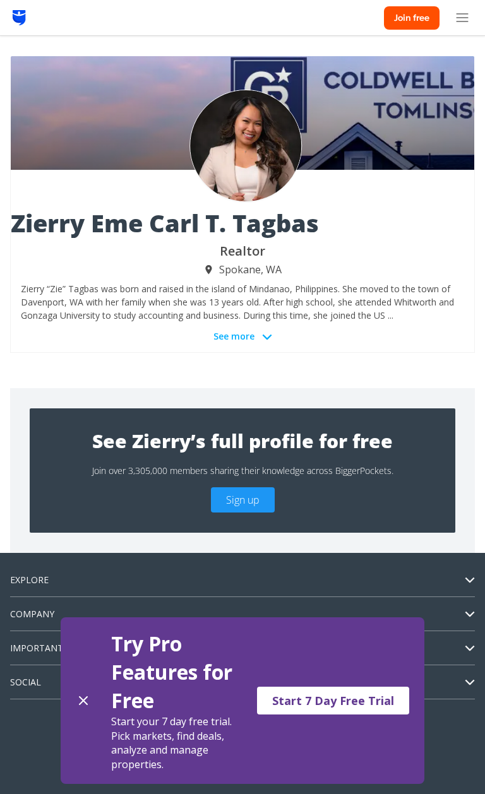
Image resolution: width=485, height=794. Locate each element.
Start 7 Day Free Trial (333, 700)
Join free (411, 17)
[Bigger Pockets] (19, 17)
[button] (242, 700)
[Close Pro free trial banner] (83, 700)
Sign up (243, 500)
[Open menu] (462, 17)
